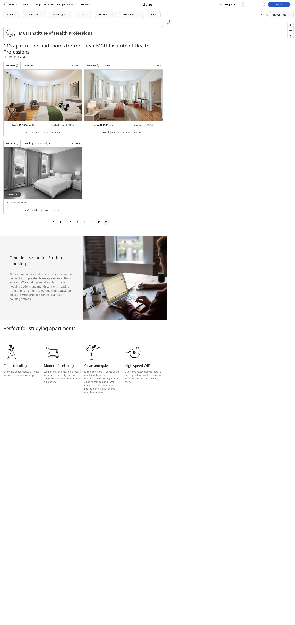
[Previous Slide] (11, 95)
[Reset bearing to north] (290, 36)
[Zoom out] (290, 30)
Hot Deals (86, 4)
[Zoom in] (290, 25)
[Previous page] (53, 222)
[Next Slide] (75, 95)
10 (91, 222)
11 (99, 222)
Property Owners (44, 4)
